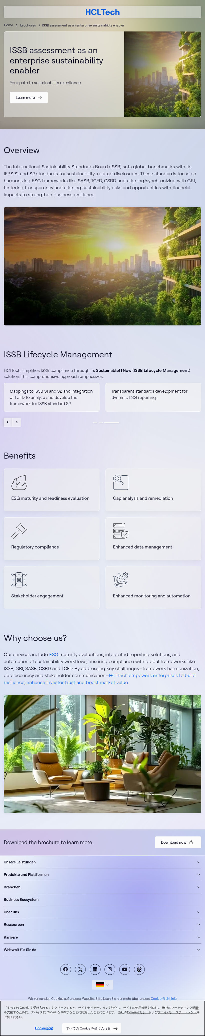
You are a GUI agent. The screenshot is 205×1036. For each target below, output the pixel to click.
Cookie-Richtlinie (163, 999)
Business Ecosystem (21, 899)
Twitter (80, 969)
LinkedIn (95, 969)
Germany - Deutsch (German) (102, 984)
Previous (8, 422)
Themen (139, 969)
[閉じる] (197, 1008)
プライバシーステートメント (177, 1012)
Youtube (124, 969)
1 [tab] (95, 422)
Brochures (28, 25)
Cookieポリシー (138, 1012)
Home (8, 25)
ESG (53, 654)
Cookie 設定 (44, 1028)
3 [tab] (111, 422)
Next (16, 422)
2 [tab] (101, 422)
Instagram (109, 969)
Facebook (65, 969)
